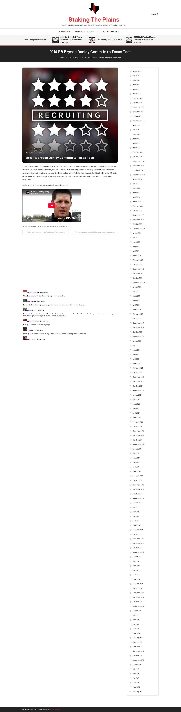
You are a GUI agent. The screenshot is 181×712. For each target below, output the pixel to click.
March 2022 (137, 309)
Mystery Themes (54, 709)
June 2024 (136, 188)
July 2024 (136, 184)
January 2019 (137, 480)
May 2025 (136, 139)
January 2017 (137, 588)
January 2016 (137, 642)
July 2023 (136, 238)
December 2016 (138, 593)
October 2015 (137, 656)
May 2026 (136, 85)
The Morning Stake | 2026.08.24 (101, 40)
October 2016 (137, 602)
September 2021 (138, 336)
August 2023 (137, 233)
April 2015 (136, 683)
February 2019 (138, 476)
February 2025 (138, 152)
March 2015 (136, 687)
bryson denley (32, 226)
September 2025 (139, 121)
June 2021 (136, 350)
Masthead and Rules (83, 32)
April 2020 (136, 413)
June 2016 (136, 620)
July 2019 (136, 453)
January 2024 (137, 211)
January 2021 (137, 372)
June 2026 (136, 80)
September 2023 (139, 229)
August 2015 (137, 665)
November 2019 (138, 435)
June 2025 (136, 134)
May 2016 (136, 624)
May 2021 (136, 354)
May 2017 (136, 570)
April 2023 (136, 251)
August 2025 (137, 125)
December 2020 (138, 377)
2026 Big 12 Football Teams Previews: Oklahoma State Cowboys (63, 39)
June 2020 (136, 404)
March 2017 (137, 579)
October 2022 (138, 278)
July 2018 (136, 507)
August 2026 (137, 71)
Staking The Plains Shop (108, 32)
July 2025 (136, 130)
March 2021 (136, 363)
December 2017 (138, 539)
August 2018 (137, 503)
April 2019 (136, 467)
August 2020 (137, 395)
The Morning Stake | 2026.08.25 (27, 40)
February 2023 (138, 260)
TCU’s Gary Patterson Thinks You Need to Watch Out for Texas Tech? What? (47, 232)
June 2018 (136, 512)
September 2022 (139, 283)
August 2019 (137, 449)
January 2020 (137, 426)
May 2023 (136, 247)
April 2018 (136, 521)
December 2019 (138, 431)
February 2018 (138, 530)
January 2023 (137, 265)
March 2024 (137, 202)
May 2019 (136, 462)
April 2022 (136, 305)
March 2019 (137, 471)
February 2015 (138, 692)
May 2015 (136, 678)
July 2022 (136, 291)
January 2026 (137, 103)
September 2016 (138, 606)
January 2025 (137, 157)
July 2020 (136, 399)
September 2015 (138, 660)
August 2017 (137, 557)
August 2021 (137, 341)
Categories (63, 32)
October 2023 (138, 224)
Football (29, 149)
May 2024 (136, 193)
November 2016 (138, 597)
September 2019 (139, 444)
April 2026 (136, 89)
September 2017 (139, 552)
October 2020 (138, 386)
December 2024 (138, 161)
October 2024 (138, 170)
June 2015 (136, 674)
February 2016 (138, 638)
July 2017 (136, 561)
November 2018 (138, 489)
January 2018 (137, 534)
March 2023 (137, 256)
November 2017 (138, 543)
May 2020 (136, 408)
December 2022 (138, 269)
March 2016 (136, 633)
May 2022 (136, 300)
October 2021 (137, 332)
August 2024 (137, 179)
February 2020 (138, 422)
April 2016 (136, 629)
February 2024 (138, 206)
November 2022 (138, 274)
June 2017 (136, 566)
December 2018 (138, 485)
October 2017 (137, 548)
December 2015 (138, 647)
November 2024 (138, 166)
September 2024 (139, 175)
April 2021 (136, 359)
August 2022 (137, 287)
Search (153, 14)
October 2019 (137, 440)
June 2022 (136, 296)
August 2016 (137, 611)
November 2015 (138, 651)
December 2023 (138, 215)
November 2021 (138, 327)
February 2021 (138, 368)
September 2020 (139, 390)
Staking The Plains (94, 19)
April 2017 (136, 575)
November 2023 (138, 220)
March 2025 (137, 148)
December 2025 (138, 107)
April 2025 (136, 143)
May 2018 (136, 516)
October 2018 (137, 494)
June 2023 (136, 242)
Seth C (41, 153)
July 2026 (136, 76)
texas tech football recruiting (58, 226)
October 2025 (138, 116)
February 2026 (138, 98)
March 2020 (137, 417)
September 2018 (139, 498)
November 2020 (138, 381)
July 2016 (136, 615)
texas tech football (43, 226)
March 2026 (137, 94)
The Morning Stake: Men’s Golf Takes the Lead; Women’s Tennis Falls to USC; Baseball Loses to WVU (96, 232)
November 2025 (138, 112)
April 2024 (136, 197)
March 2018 (137, 525)
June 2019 (136, 458)
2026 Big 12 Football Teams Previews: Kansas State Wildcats (136, 39)
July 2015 (136, 669)
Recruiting (37, 149)
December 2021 (138, 323)
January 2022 (137, 318)
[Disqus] (70, 260)
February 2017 (138, 584)
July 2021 (136, 345)
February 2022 (138, 314)
